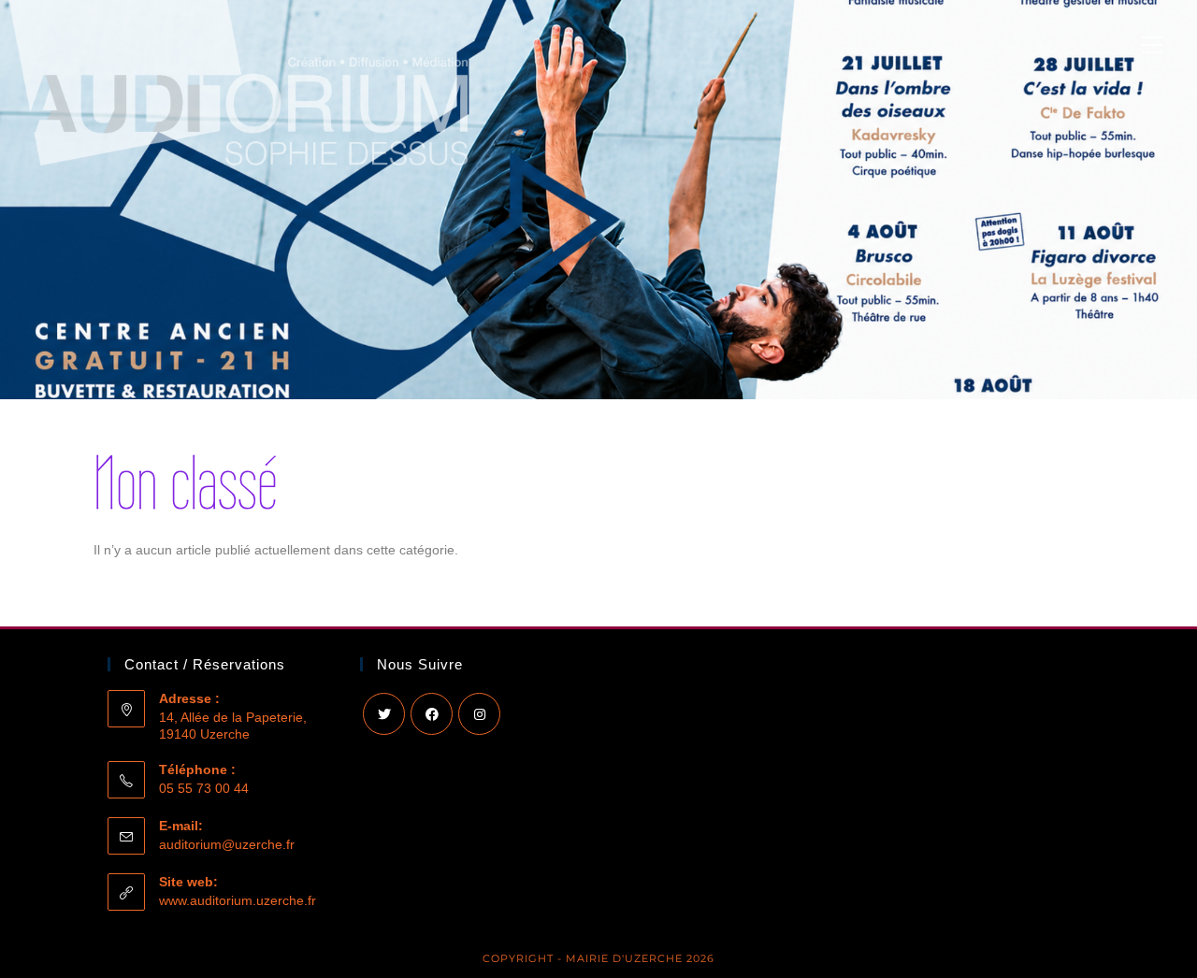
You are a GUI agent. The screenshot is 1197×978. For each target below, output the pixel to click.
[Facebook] (432, 714)
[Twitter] (384, 714)
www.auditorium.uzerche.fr (237, 900)
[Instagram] (479, 714)
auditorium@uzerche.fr (227, 844)
